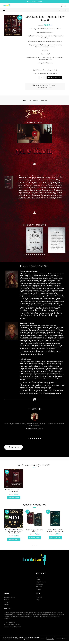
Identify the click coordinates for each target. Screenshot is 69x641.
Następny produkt (65, 10)
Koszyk (38, 599)
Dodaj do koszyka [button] (14, 497)
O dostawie (39, 586)
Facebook (7, 599)
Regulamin (38, 577)
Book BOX (42, 85)
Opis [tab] (24, 100)
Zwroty (38, 579)
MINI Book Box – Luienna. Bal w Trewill (13, 490)
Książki (48, 85)
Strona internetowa (9, 597)
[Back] (4, 10)
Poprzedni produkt (60, 10)
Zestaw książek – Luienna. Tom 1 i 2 (34, 530)
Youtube (6, 604)
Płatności (38, 589)
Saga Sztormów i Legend (45, 87)
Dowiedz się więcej (61, 638)
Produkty (54, 85)
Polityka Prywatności (41, 582)
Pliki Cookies (39, 584)
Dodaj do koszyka (54, 78)
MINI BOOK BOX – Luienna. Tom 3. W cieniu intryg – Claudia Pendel (14, 531)
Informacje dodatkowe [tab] (38, 100)
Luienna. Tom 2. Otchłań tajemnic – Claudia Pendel (55, 530)
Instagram (7, 602)
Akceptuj (50, 638)
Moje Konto (39, 597)
